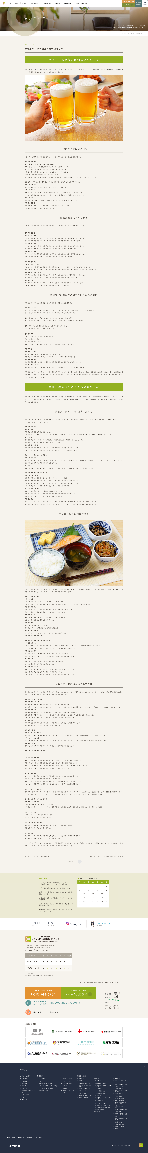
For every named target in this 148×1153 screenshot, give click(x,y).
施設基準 (21, 1138)
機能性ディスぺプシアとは (102, 1105)
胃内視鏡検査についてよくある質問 (103, 1085)
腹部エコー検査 (67, 1079)
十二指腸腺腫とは (100, 1091)
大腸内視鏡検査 (46, 3)
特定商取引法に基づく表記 (35, 1138)
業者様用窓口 (11, 1138)
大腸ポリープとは (120, 1126)
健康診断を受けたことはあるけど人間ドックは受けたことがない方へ (56, 910)
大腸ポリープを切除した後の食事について (39, 856)
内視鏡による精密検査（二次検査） (121, 1110)
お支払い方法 (26, 1094)
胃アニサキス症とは (100, 1103)
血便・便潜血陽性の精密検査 (121, 1119)
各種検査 (57, 3)
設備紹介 (24, 1086)
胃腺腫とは (98, 1081)
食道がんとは (82, 1093)
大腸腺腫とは (118, 1096)
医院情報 (24, 1088)
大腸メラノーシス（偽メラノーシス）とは (121, 1085)
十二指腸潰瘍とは (100, 1093)
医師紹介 (24, 1081)
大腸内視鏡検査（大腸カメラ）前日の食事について (121, 1115)
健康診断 (65, 1088)
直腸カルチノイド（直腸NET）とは (121, 1090)
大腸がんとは (118, 1128)
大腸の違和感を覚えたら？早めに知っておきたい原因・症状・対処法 (56, 905)
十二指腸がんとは (100, 1088)
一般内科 (41, 1081)
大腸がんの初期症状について (121, 1081)
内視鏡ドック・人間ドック (68, 1091)
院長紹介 (24, 1079)
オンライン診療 (67, 1081)
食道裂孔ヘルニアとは (85, 1095)
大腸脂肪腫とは (119, 1088)
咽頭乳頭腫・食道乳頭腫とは (85, 1085)
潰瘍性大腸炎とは (120, 1124)
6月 (81, 878)
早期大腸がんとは (120, 1100)
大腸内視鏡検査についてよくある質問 (121, 1103)
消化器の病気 (67, 3)
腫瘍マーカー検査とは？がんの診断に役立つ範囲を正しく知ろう (56, 893)
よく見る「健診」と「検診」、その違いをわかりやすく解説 (56, 899)
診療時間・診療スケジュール (28, 1091)
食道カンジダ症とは (84, 1091)
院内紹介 (24, 1083)
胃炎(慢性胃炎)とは (100, 1109)
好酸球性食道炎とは (84, 1088)
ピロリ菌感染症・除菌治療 (102, 1107)
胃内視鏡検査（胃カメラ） (47, 1083)
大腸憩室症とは (119, 1094)
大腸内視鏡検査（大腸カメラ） (48, 1086)
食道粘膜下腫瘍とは (84, 1083)
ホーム (122, 33)
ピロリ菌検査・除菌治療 (46, 1088)
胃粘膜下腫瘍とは (100, 1101)
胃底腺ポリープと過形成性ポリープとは (103, 1098)
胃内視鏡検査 (35, 3)
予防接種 (65, 1086)
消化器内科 (42, 1079)
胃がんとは (98, 1111)
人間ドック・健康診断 (80, 3)
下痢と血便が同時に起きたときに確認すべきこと (55, 888)
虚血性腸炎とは (119, 1122)
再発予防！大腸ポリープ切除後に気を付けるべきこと (106, 856)
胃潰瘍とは (98, 1095)
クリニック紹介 (14, 3)
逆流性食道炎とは (84, 1097)
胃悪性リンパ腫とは (100, 1083)
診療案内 (24, 3)
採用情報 (24, 1099)
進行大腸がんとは (120, 1098)
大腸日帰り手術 (43, 1090)
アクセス (24, 1097)
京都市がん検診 (67, 1083)
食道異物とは (82, 1081)
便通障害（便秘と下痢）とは (120, 1106)
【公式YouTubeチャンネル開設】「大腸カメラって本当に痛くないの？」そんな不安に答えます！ (56, 883)
